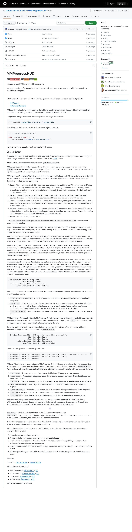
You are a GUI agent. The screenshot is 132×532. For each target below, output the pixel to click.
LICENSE (11, 51)
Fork (111, 10)
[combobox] (71, 22)
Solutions (23, 4)
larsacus (11, 29)
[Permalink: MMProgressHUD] (5, 73)
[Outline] (94, 65)
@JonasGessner (28, 473)
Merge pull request (21, 29)
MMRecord (14, 103)
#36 (32, 479)
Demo (10, 34)
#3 (38, 473)
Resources (35, 4)
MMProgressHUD (37, 10)
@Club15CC (29, 471)
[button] (90, 121)
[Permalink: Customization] (5, 152)
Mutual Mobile (35, 462)
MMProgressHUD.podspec (17, 55)
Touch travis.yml (47, 47)
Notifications (98, 10)
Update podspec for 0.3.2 (51, 55)
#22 (33, 476)
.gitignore (11, 42)
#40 (29, 29)
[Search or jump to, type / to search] (105, 3)
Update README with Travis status (54, 59)
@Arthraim (25, 479)
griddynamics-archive (16, 10)
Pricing (72, 4)
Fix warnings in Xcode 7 (50, 38)
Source (10, 38)
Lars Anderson (21, 462)
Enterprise (62, 4)
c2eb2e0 (72, 29)
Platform (12, 4)
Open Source (48, 4)
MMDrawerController (18, 106)
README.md (12, 59)
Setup (55, 159)
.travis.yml (11, 47)
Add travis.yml (47, 34)
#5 (37, 471)
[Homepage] (5, 3)
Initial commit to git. (48, 51)
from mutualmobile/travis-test (41, 29)
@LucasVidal (25, 476)
